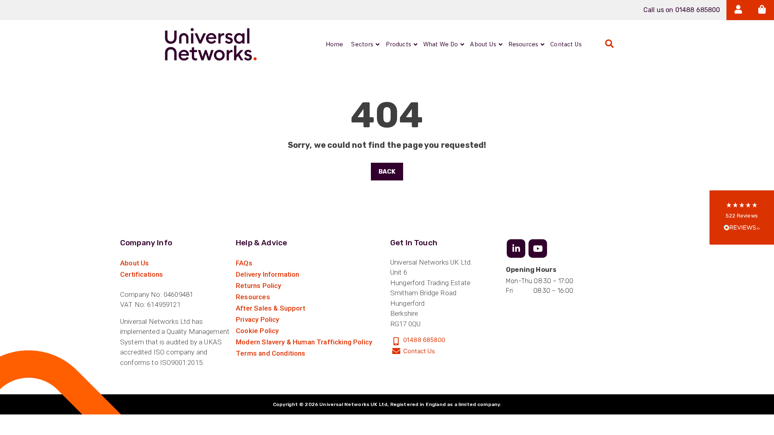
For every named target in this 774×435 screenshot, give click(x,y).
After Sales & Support (270, 308)
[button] (742, 218)
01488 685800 (424, 340)
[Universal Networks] (210, 44)
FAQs (244, 263)
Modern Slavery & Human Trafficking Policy (304, 342)
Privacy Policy (257, 319)
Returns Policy (258, 286)
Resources (253, 297)
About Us (134, 263)
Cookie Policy (257, 331)
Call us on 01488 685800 (681, 10)
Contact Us (419, 351)
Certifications (141, 274)
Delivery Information (267, 274)
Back (387, 171)
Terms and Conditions (270, 353)
